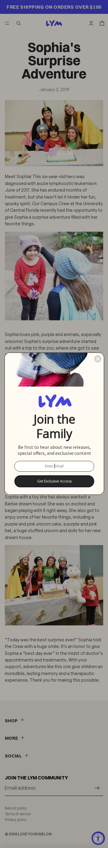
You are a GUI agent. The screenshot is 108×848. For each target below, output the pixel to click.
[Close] (97, 358)
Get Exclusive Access (54, 481)
